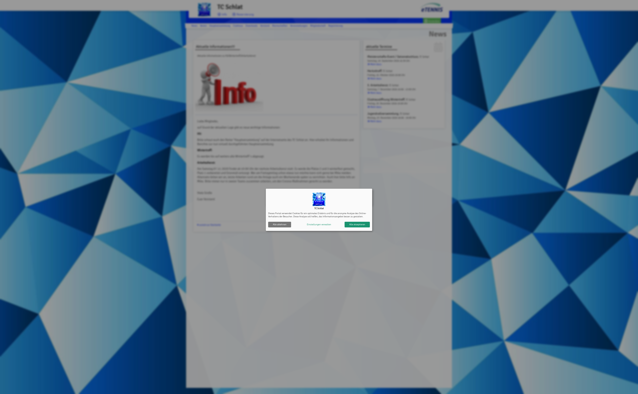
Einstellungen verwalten (319, 224)
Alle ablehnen (279, 224)
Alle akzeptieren (357, 224)
